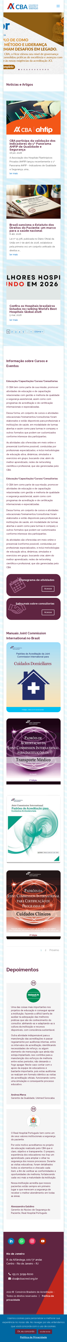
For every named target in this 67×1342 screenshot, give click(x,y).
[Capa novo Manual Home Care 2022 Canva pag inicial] (33, 711)
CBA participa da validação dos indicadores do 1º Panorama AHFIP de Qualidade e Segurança (32, 145)
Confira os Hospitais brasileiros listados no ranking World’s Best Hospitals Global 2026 (33, 308)
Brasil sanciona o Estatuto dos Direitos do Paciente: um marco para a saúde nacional (33, 227)
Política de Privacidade (33, 1337)
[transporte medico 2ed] (33, 787)
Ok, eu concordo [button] (25, 1331)
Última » (38, 331)
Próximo (54, 950)
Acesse (48, 588)
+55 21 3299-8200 (22, 1274)
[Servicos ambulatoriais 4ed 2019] (33, 863)
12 (48, 69)
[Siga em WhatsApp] (21, 1241)
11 (45, 69)
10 (42, 69)
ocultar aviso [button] (45, 1332)
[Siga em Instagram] (32, 1241)
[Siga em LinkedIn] (11, 1241)
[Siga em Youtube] (43, 1241)
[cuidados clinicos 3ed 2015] (33, 939)
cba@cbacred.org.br (25, 1278)
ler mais (14, 173)
